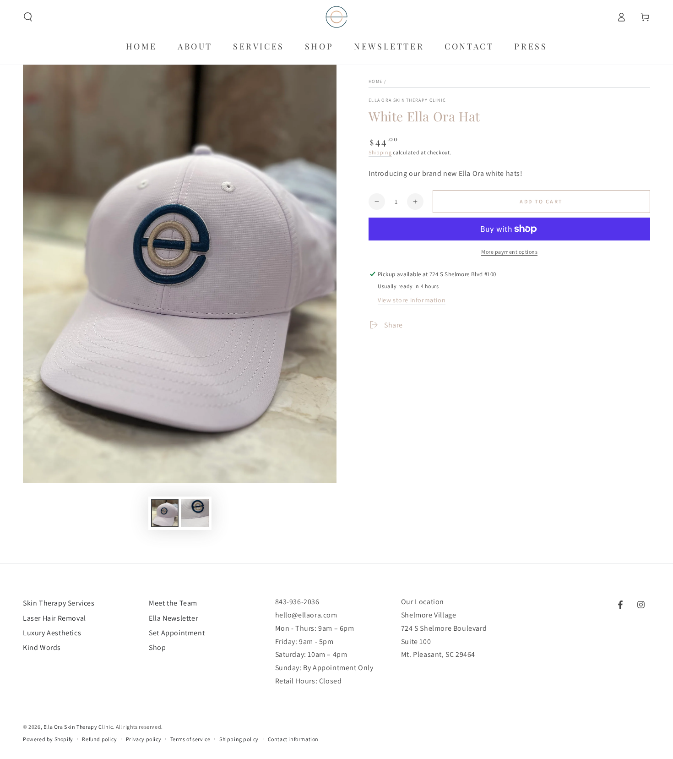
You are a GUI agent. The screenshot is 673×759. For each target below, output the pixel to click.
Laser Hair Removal (54, 618)
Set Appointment (177, 633)
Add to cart (541, 201)
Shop (157, 647)
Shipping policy (239, 739)
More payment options (509, 251)
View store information (411, 300)
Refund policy (99, 739)
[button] (28, 17)
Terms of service (190, 739)
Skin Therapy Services (59, 603)
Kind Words (42, 647)
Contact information (293, 739)
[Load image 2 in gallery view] (195, 513)
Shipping (380, 152)
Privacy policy (143, 739)
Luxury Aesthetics (52, 633)
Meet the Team (173, 603)
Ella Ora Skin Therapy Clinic (407, 100)
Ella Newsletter (173, 618)
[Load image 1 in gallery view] (165, 513)
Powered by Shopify (48, 739)
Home (375, 81)
